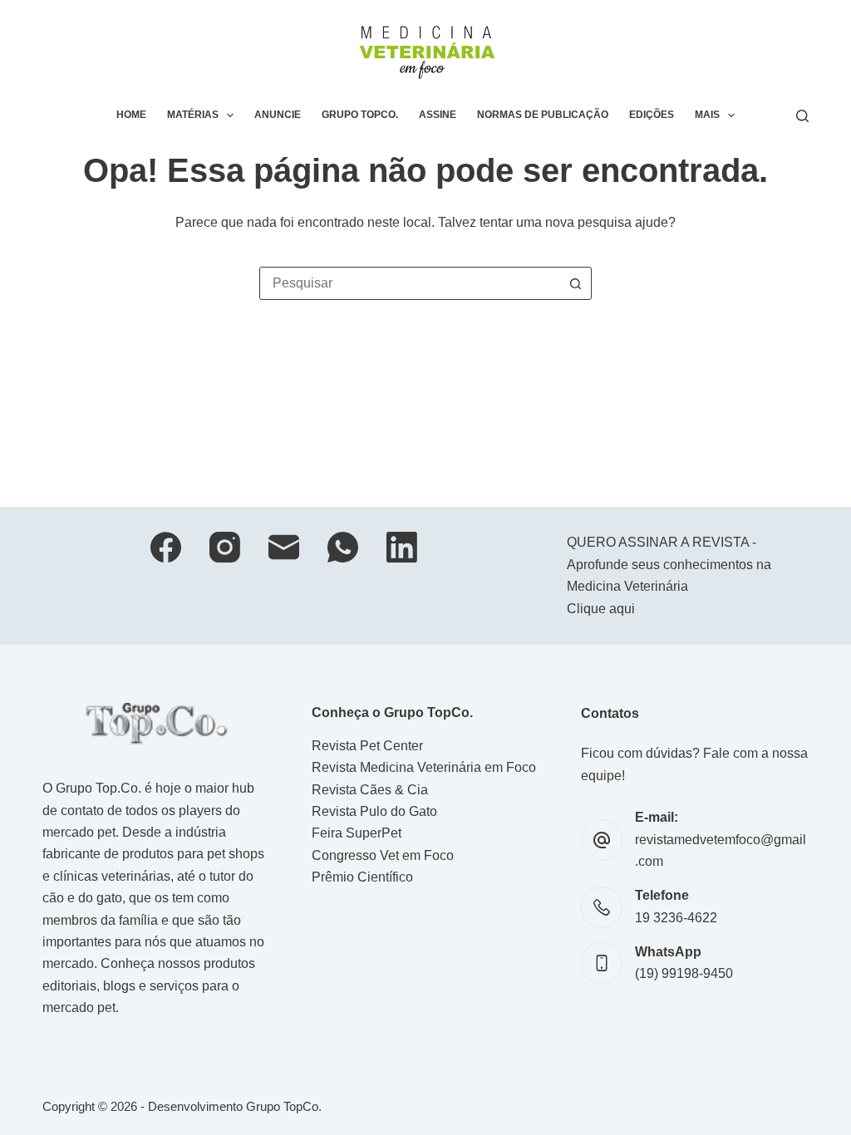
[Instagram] (224, 547)
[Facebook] (165, 547)
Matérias (193, 114)
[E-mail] (283, 547)
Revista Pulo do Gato (374, 811)
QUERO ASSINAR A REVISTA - (661, 542)
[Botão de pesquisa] (575, 283)
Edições (651, 114)
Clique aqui (601, 609)
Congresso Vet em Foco (383, 855)
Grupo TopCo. (360, 114)
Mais (707, 114)
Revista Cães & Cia (370, 790)
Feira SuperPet (356, 833)
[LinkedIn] (401, 547)
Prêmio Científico (362, 877)
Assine (437, 114)
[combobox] (409, 283)
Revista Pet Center (367, 746)
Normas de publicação (542, 114)
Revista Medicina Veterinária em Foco (424, 767)
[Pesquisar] (802, 116)
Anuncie (277, 114)
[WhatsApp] (342, 547)
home (131, 114)
